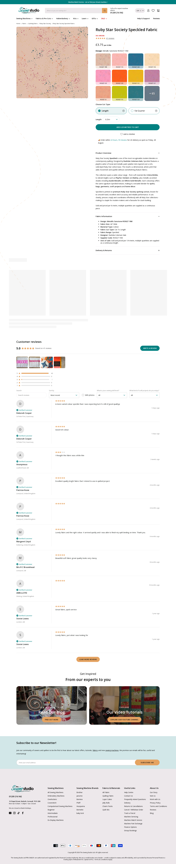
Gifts (94, 18)
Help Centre (128, 792)
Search (19, 390)
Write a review (150, 348)
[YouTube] (10, 813)
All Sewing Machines (55, 792)
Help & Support (143, 18)
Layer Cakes (107, 799)
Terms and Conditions (158, 806)
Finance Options (130, 827)
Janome (79, 796)
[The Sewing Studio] (28, 10)
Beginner (51, 810)
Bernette (80, 810)
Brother (79, 792)
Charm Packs (107, 806)
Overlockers (52, 799)
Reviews (156, 18)
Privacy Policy (155, 803)
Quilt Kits (105, 810)
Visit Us (153, 796)
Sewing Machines (23, 18)
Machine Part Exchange (133, 823)
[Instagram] (14, 813)
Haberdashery (62, 18)
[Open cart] (158, 10)
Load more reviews (88, 659)
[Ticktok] (18, 813)
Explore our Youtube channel (124, 719)
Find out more (51, 719)
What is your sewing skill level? (108, 390)
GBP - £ (138, 10)
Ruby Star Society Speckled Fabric (64, 23)
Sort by (51, 390)
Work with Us (155, 799)
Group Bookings (130, 830)
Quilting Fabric (33, 23)
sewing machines (112, 750)
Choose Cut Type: (103, 104)
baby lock (80, 813)
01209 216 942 (15, 796)
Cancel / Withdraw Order (133, 810)
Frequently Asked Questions (135, 799)
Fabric (24, 23)
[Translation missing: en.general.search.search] (104, 10)
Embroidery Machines (56, 796)
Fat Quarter (140, 110)
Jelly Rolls (106, 803)
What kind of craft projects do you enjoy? (144, 390)
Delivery (127, 803)
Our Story (153, 792)
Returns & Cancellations (133, 806)
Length (105, 110)
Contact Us (128, 796)
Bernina (79, 799)
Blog (151, 813)
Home (18, 23)
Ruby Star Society (45, 23)
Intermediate (53, 813)
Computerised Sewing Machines (60, 806)
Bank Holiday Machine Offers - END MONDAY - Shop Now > (88, 2)
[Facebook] (23, 813)
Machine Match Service (133, 820)
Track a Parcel (129, 813)
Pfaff (78, 803)
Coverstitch (52, 803)
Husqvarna (81, 806)
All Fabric (105, 792)
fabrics (95, 750)
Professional (52, 816)
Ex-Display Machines (56, 820)
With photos (89, 395)
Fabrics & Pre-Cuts (43, 18)
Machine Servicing (131, 816)
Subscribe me (147, 762)
